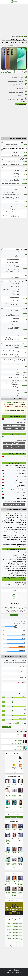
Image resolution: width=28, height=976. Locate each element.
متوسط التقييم (22, 723)
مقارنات (10, 970)
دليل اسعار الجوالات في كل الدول (14, 504)
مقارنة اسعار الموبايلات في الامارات (14, 929)
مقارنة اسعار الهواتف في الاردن (15, 932)
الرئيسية (25, 36)
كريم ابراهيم (16, 45)
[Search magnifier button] (22, 817)
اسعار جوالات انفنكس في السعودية (14, 447)
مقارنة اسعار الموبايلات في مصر (15, 923)
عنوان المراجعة (22, 677)
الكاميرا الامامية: (22, 714)
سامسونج (14, 761)
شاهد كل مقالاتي (14, 615)
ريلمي (14, 769)
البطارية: (24, 709)
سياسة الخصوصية (10, 972)
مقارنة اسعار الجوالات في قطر (15, 943)
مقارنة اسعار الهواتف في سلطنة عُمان (15, 939)
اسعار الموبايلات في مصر (14, 425)
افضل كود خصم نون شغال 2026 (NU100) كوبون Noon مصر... (14, 909)
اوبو (8, 761)
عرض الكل (7, 753)
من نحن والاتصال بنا (18, 972)
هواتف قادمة (16, 970)
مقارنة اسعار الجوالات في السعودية (14, 926)
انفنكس (20, 36)
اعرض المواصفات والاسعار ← (16, 737)
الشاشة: (24, 705)
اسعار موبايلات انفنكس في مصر (14, 428)
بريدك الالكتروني (22, 672)
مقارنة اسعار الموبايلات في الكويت (14, 935)
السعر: (24, 696)
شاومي (20, 769)
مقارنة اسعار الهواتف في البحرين (15, 946)
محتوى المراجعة (22, 683)
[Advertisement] (14, 20)
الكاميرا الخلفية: (22, 718)
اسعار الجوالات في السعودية (14, 443)
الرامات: (24, 700)
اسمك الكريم (23, 666)
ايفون (20, 761)
